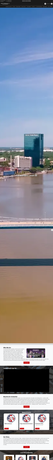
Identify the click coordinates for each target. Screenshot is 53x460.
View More (6, 428)
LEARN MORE (26, 362)
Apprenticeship (45, 6)
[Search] (52, 230)
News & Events (23, 6)
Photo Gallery (29, 6)
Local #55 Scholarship (39, 6)
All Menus (51, 6)
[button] (49, 4)
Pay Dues (14, 6)
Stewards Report (18, 6)
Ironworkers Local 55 (8, 6)
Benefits (33, 6)
